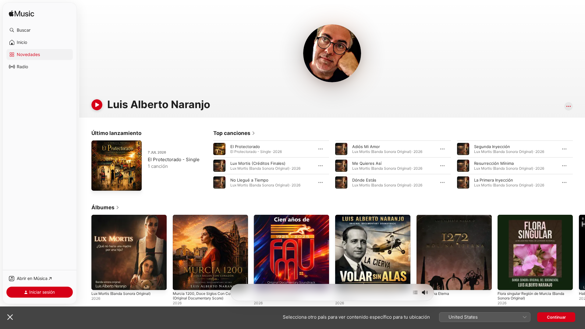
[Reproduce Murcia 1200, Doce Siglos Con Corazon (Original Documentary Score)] (180, 282)
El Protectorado (245, 146)
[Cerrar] (10, 317)
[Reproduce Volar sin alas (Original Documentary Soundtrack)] (342, 282)
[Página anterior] (207, 166)
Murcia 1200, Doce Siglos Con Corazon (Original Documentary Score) (209, 220)
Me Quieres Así (366, 163)
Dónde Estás (364, 180)
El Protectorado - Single (174, 159)
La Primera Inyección (493, 180)
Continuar (556, 317)
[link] (234, 133)
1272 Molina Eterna (435, 217)
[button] (40, 30)
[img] (21, 13)
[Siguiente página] (579, 166)
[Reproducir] (96, 104)
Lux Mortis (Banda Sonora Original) (124, 217)
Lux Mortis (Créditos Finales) (257, 163)
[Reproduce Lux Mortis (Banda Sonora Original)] (99, 282)
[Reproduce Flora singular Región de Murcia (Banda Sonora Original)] (505, 282)
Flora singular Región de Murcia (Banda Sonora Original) (535, 220)
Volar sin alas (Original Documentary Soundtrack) (369, 220)
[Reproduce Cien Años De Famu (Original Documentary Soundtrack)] (261, 282)
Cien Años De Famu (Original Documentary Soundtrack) (281, 220)
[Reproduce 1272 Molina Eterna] (424, 282)
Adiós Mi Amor (366, 146)
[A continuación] (415, 292)
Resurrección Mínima (494, 163)
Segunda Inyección (492, 146)
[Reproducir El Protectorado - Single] (99, 183)
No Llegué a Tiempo (249, 180)
